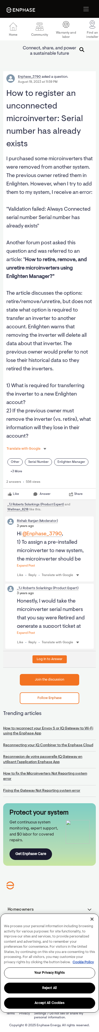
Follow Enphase (49, 698)
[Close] (92, 919)
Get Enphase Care (30, 854)
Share (78, 494)
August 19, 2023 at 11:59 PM (38, 82)
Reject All (49, 988)
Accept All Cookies (49, 1003)
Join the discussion (49, 679)
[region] (49, 963)
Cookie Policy (83, 962)
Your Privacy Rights (49, 972)
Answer (45, 494)
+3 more (16, 471)
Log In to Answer (50, 659)
